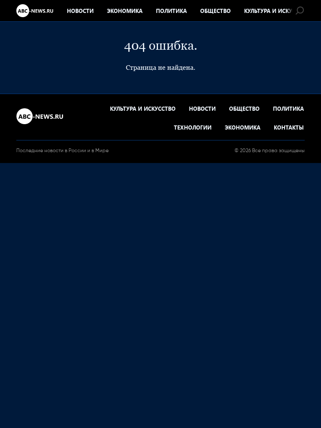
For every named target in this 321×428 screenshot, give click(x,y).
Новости (80, 10)
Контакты (289, 127)
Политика (171, 10)
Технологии (192, 127)
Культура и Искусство (277, 10)
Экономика (125, 10)
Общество (215, 10)
